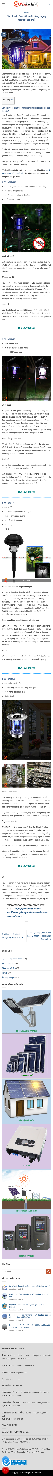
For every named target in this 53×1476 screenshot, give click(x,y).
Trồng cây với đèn (9, 968)
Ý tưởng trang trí (8, 978)
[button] (3, 4)
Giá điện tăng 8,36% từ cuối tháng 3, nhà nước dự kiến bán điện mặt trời (39, 935)
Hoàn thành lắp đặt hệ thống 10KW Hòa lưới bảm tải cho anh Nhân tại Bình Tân (30, 1316)
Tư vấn (26, 13)
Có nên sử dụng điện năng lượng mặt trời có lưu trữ (29, 1286)
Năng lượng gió (8, 963)
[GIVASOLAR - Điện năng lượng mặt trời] (26, 4)
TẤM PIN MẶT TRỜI (27, 1075)
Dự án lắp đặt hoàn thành (12, 959)
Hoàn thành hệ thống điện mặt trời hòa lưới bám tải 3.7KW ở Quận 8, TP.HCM (29, 1326)
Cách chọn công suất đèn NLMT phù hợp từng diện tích (29, 1295)
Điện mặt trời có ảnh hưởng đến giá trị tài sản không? (27, 1305)
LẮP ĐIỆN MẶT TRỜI (26, 1120)
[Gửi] (48, 1271)
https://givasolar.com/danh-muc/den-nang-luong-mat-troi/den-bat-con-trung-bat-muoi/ (27, 912)
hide (11, 100)
